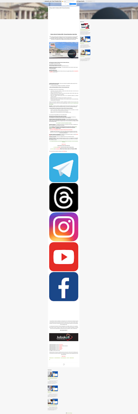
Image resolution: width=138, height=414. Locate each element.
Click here (55, 147)
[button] (49, 9)
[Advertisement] (63, 18)
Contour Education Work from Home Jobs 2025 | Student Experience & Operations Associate (53, 378)
